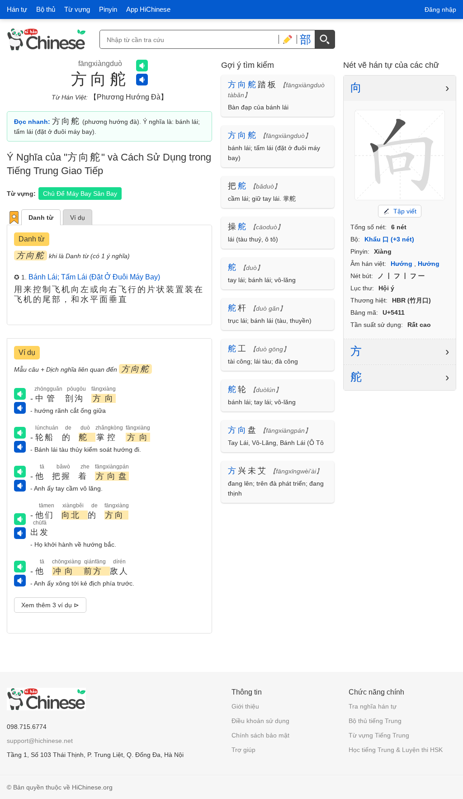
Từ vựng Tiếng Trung (379, 735)
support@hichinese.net (40, 740)
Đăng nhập (440, 9)
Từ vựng (77, 9)
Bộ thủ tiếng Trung (375, 720)
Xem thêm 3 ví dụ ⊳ (50, 605)
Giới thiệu (245, 706)
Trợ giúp (243, 749)
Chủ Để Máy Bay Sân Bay (80, 193)
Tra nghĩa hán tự (373, 706)
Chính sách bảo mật (260, 735)
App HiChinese (148, 9)
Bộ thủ (45, 9)
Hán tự (17, 9)
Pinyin (108, 9)
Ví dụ (77, 217)
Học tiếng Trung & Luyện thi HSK (396, 749)
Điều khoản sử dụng (260, 720)
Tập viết (404, 211)
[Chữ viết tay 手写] (288, 39)
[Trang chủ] (46, 39)
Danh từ (40, 217)
